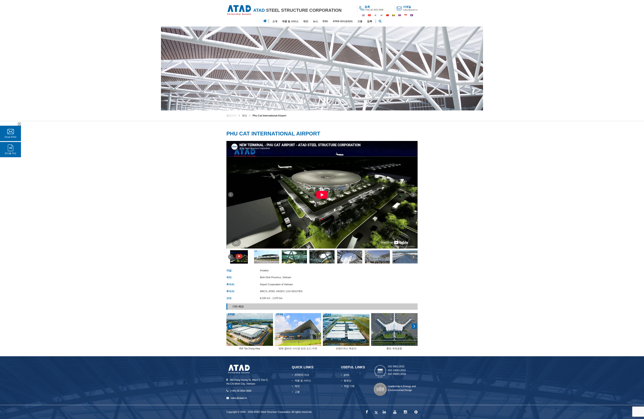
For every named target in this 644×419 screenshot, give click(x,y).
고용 (359, 21)
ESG (325, 21)
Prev (230, 194)
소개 (274, 21)
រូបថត (347, 374)
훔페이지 (231, 115)
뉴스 (315, 21)
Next (413, 194)
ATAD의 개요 (302, 374)
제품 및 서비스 (290, 21)
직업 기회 (349, 386)
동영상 (347, 380)
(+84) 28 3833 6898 (374, 10)
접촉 (369, 21)
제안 (305, 21)
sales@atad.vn (410, 10)
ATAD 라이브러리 (343, 21)
